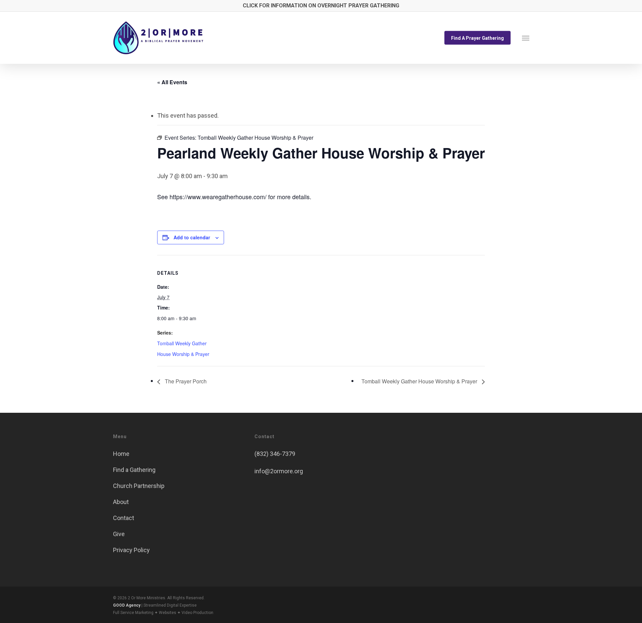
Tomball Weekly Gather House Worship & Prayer (419, 381)
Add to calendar (192, 237)
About (121, 501)
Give (119, 533)
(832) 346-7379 (274, 453)
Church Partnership (139, 485)
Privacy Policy (131, 549)
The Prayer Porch (185, 381)
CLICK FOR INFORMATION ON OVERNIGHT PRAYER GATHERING (321, 5)
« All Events (172, 82)
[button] (525, 37)
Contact (123, 517)
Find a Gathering (134, 469)
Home (121, 453)
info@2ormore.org (278, 471)
